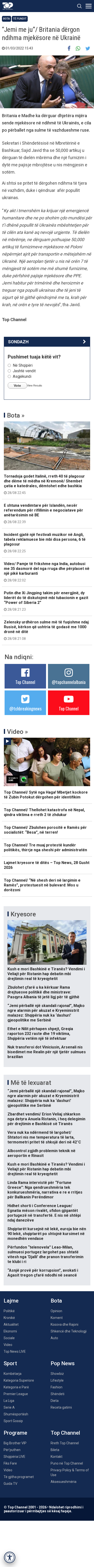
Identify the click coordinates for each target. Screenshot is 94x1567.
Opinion (56, 1311)
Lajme (11, 1301)
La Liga (9, 1401)
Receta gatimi (61, 1407)
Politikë (9, 1311)
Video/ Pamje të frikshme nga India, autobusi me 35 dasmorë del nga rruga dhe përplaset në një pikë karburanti (46, 571)
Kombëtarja (12, 1374)
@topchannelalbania (69, 682)
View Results (34, 385)
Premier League (16, 1394)
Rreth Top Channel (65, 1443)
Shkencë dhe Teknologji (69, 1331)
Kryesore (23, 914)
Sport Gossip (13, 1421)
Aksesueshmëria (63, 1482)
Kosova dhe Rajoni (64, 1324)
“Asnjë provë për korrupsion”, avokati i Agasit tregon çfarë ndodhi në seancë (42, 1272)
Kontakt (56, 1457)
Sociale (9, 1338)
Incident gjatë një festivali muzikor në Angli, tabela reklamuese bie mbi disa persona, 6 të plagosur (45, 542)
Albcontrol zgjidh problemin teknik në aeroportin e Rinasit (41, 1153)
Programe (15, 1433)
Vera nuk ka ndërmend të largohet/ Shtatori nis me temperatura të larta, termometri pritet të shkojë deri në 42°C (44, 1137)
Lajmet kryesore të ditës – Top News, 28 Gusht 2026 (46, 865)
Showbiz (57, 1374)
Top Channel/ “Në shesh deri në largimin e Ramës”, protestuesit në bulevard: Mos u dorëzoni (42, 885)
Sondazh (18, 341)
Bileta (55, 1450)
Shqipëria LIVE (14, 1457)
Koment (57, 1318)
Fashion (56, 1387)
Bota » (16, 415)
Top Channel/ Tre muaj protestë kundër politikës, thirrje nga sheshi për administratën (45, 847)
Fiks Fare (10, 1463)
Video (8, 1345)
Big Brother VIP (15, 1443)
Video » (17, 731)
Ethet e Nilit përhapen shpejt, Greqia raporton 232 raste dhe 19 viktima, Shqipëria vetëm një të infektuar (40, 1034)
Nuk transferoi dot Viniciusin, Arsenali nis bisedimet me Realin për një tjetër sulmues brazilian (46, 1052)
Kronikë (9, 1318)
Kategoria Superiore (19, 1380)
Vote (17, 385)
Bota (6, 18)
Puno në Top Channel (67, 1463)
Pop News (63, 1363)
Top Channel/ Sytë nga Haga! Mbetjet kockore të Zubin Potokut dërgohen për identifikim (46, 794)
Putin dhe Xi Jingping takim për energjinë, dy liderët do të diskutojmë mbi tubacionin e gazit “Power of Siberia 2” (46, 601)
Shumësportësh (16, 1414)
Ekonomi (10, 1331)
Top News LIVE (15, 1351)
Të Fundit (20, 18)
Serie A (9, 1407)
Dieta (55, 1401)
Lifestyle (57, 1380)
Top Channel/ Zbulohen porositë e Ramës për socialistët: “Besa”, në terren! (45, 830)
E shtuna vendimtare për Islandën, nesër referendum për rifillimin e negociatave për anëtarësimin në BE (43, 513)
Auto (54, 1338)
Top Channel (25, 682)
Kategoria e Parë (16, 1387)
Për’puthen (12, 1450)
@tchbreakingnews (25, 708)
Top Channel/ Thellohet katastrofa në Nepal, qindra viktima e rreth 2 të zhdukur (44, 812)
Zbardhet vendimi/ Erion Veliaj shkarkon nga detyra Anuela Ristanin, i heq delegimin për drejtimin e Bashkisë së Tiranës (46, 1119)
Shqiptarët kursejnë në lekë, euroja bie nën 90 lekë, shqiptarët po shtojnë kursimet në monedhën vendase (46, 1234)
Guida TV (10, 1484)
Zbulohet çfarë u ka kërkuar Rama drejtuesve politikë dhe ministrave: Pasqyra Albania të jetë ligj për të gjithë (43, 992)
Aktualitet (11, 1324)
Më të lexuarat (31, 1082)
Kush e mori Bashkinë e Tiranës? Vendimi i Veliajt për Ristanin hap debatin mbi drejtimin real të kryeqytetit (46, 974)
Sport (10, 1363)
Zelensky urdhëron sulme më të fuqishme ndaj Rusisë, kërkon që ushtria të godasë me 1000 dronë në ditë (46, 630)
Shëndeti (57, 1394)
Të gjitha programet (19, 1477)
